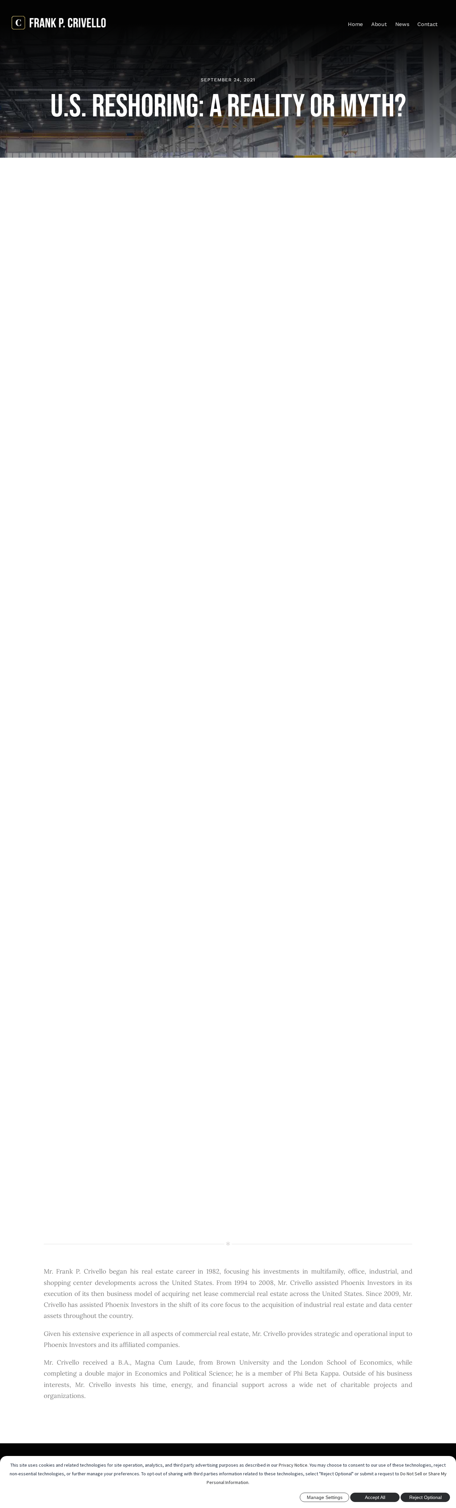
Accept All (375, 1497)
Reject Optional (425, 1497)
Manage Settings (325, 1497)
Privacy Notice (293, 1465)
